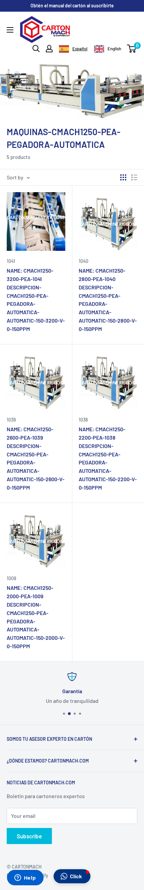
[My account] (49, 48)
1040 (83, 261)
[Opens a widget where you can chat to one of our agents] (25, 878)
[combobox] (73, 49)
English (114, 48)
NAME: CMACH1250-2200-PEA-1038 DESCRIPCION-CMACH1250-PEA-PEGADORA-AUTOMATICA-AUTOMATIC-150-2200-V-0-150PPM (108, 458)
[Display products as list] (134, 177)
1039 (11, 420)
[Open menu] (10, 30)
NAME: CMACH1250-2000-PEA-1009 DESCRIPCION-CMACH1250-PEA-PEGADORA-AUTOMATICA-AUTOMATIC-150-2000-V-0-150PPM (36, 617)
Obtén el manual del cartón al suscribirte (72, 5)
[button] (72, 876)
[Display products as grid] (123, 177)
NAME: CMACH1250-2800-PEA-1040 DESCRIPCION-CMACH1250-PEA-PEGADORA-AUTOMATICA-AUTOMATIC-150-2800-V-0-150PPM (108, 299)
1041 (11, 261)
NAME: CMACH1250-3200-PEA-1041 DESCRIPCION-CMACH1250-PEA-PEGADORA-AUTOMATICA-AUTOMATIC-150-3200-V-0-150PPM (36, 299)
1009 (11, 578)
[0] (132, 49)
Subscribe (29, 836)
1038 (83, 420)
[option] (108, 49)
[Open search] (36, 48)
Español (79, 48)
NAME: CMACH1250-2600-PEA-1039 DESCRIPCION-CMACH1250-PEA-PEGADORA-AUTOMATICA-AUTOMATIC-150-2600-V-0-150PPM (35, 458)
